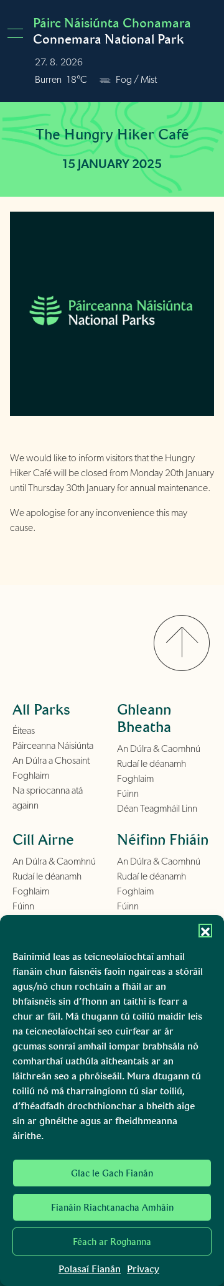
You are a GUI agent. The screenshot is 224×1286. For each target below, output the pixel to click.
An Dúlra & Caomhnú (158, 749)
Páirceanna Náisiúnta (52, 746)
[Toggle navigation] (19, 33)
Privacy (143, 1269)
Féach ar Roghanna (112, 1241)
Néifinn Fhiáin (162, 839)
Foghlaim (30, 776)
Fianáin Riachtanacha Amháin (112, 1207)
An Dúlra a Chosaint (51, 761)
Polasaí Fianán (89, 1269)
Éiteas (23, 731)
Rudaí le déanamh (151, 764)
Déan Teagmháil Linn (157, 809)
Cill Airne (43, 839)
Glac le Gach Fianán (112, 1173)
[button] (205, 930)
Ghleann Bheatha (144, 718)
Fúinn (128, 794)
